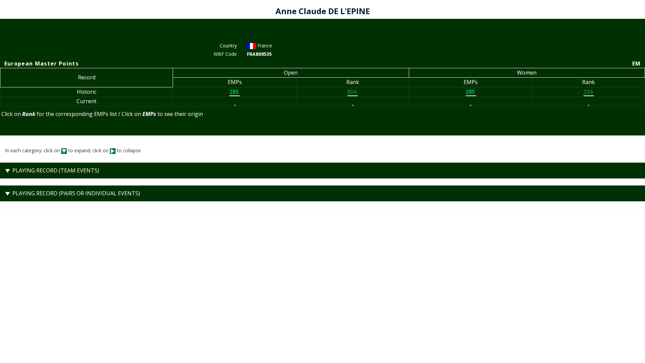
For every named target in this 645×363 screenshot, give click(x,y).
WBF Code (225, 54)
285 (234, 91)
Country (228, 45)
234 (589, 91)
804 (352, 91)
